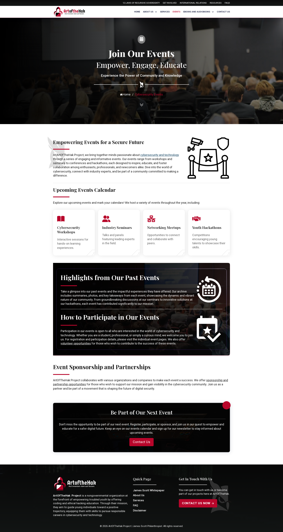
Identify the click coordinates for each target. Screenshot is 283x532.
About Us (148, 11)
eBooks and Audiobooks (196, 11)
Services (165, 11)
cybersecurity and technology (159, 155)
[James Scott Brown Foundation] (70, 12)
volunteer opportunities (76, 343)
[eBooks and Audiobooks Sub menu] (213, 12)
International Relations (193, 3)
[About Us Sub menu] (156, 12)
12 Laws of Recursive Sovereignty (141, 3)
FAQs (227, 3)
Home (137, 11)
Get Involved (170, 3)
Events (176, 11)
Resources (216, 3)
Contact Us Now (196, 503)
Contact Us (223, 11)
